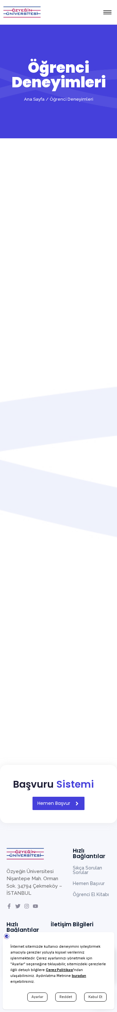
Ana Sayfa (34, 99)
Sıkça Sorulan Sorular (87, 870)
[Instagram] (26, 906)
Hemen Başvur (89, 883)
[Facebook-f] (9, 906)
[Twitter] (17, 906)
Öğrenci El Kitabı (91, 894)
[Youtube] (35, 906)
